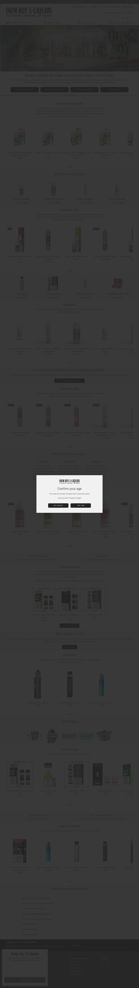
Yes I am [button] (80, 505)
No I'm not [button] (58, 505)
